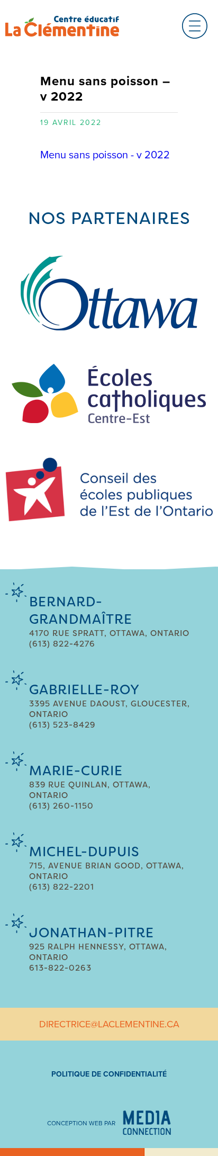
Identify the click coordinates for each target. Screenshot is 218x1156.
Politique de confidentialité (109, 1074)
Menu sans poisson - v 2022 (105, 155)
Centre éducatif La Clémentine (62, 26)
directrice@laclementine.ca (109, 1024)
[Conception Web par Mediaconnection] (147, 1122)
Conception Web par (81, 1123)
